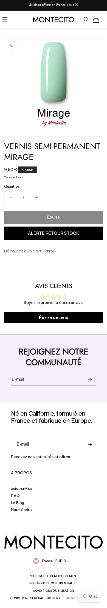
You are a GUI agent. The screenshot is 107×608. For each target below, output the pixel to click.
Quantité (11, 186)
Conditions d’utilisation (53, 591)
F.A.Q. (15, 496)
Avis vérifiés (21, 489)
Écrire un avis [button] (53, 317)
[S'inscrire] (90, 379)
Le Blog (17, 503)
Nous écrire (21, 509)
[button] (86, 20)
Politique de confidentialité (53, 583)
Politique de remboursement (53, 576)
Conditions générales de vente (36, 598)
